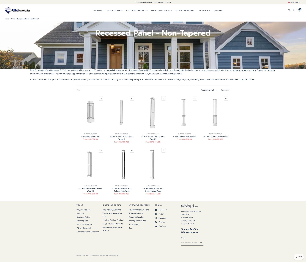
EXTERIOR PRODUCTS (136, 10)
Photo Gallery (134, 224)
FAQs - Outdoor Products (113, 224)
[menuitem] (98, 10)
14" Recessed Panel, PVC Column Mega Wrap (122, 189)
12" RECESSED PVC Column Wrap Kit (90, 189)
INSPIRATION (204, 10)
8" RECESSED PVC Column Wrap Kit (121, 138)
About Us (80, 213)
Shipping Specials (136, 213)
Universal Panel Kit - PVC (90, 136)
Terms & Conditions (84, 224)
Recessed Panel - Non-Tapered (28, 19)
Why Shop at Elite (83, 210)
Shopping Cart (82, 221)
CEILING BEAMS (114, 10)
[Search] (289, 10)
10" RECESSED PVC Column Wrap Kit (153, 138)
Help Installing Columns (112, 210)
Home (7, 19)
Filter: (78, 90)
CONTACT (218, 10)
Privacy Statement (83, 228)
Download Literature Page (139, 210)
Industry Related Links (137, 221)
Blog (130, 228)
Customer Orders (83, 217)
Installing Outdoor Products (113, 220)
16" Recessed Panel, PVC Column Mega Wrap (153, 189)
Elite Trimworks (90, 133)
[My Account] (293, 10)
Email (183, 238)
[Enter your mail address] (201, 242)
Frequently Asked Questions (87, 232)
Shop (13, 19)
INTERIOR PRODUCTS (160, 10)
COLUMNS (97, 10)
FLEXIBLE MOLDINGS (185, 10)
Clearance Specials (136, 217)
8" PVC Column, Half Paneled (184, 136)
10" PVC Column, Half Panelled (215, 136)
